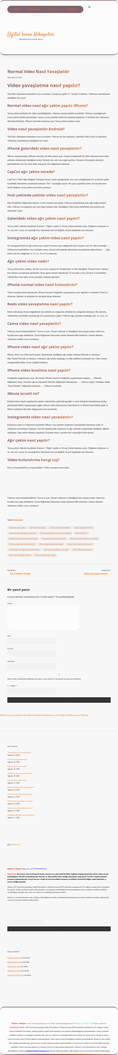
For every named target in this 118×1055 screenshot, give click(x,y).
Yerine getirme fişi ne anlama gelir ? (19, 753)
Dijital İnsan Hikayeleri (30, 34)
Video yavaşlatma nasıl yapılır (45, 555)
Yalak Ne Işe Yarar (13, 966)
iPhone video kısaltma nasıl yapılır (51, 544)
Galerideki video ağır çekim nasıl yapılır (22, 533)
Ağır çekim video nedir (37, 528)
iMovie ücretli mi (81, 533)
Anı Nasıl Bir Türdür (20, 573)
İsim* (9, 636)
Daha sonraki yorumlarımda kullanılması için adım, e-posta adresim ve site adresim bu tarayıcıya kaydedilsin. (44, 679)
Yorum (9, 604)
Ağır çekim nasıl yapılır (17, 528)
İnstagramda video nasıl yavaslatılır (54, 539)
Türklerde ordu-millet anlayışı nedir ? (20, 794)
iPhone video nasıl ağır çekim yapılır (79, 544)
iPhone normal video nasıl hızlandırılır (22, 544)
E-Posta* (10, 649)
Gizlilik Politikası (34, 9)
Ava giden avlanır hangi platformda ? (19, 773)
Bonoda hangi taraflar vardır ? (17, 780)
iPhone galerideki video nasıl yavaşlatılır (84, 539)
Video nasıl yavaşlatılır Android (20, 555)
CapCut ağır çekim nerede (83, 528)
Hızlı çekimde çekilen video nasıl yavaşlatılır (56, 533)
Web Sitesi (11, 661)
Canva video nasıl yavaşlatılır (60, 528)
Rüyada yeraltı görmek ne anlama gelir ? (21, 787)
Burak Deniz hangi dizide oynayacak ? (20, 801)
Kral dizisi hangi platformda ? (17, 759)
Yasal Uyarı (54, 9)
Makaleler (18, 520)
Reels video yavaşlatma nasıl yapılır (56, 550)
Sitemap (84, 715)
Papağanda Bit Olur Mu (15, 975)
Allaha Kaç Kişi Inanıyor (96, 573)
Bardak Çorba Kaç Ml (14, 958)
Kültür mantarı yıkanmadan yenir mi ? (20, 808)
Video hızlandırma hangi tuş (82, 550)
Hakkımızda (72, 9)
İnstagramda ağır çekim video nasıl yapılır (23, 539)
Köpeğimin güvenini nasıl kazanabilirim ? (21, 815)
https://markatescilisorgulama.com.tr (43, 715)
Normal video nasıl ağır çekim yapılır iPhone (24, 550)
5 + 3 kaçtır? (12, 686)
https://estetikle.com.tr (70, 715)
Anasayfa (15, 9)
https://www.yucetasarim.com (13, 715)
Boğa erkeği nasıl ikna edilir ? (17, 766)
